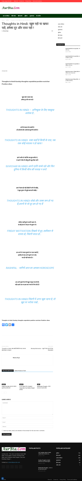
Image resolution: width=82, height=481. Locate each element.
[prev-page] (3, 393)
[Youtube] (79, 1)
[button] (78, 16)
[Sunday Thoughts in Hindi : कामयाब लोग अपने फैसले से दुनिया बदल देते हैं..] (33, 462)
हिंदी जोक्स (14, 16)
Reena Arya (5, 31)
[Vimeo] (74, 1)
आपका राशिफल (61, 24)
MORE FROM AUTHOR (20, 370)
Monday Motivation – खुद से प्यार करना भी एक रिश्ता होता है (42, 349)
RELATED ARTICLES (8, 370)
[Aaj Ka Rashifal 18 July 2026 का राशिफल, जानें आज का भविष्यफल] (60, 66)
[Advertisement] (51, 8)
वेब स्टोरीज (38, 16)
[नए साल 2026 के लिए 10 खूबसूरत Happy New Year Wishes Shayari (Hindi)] (27, 379)
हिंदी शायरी (20, 16)
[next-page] (5, 393)
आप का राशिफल (6, 16)
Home (3, 20)
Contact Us (21, 1)
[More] (45, 35)
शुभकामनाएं (32, 16)
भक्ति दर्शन (60, 27)
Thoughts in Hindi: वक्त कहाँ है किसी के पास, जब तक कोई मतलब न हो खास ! (14, 349)
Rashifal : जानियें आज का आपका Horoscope (30, 267)
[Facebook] (68, 1)
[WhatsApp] (29, 35)
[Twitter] (71, 1)
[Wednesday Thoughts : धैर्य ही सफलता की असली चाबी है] (45, 379)
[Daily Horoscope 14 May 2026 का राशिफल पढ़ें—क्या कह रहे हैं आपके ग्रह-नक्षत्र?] (60, 73)
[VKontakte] (76, 1)
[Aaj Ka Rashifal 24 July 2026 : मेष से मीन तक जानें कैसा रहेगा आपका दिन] (60, 50)
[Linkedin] (34, 35)
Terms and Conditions (37, 1)
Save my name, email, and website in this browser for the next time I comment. (24, 430)
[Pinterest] (23, 35)
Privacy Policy (28, 1)
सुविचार (26, 16)
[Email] (39, 35)
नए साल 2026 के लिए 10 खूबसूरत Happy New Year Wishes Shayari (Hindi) (27, 388)
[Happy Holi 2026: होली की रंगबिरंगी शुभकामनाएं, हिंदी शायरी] (10, 379)
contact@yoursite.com (14, 462)
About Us (16, 1)
